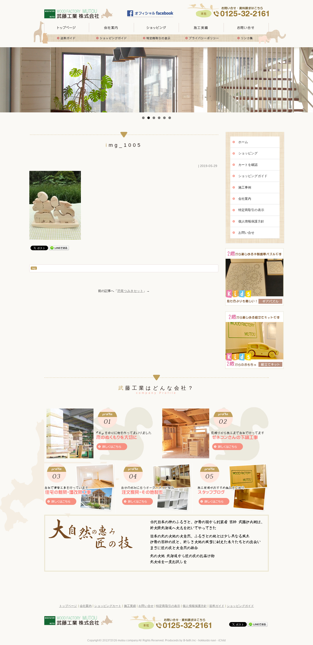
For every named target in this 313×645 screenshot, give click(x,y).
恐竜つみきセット (130, 291)
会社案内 (244, 198)
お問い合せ (246, 27)
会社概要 (111, 27)
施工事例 (244, 187)
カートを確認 (248, 165)
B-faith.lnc (189, 640)
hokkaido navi (207, 640)
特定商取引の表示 (156, 38)
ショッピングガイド (111, 38)
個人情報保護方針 (251, 221)
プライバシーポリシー (201, 38)
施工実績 (201, 27)
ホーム (243, 142)
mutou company (128, 640)
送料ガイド (66, 38)
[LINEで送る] (59, 248)
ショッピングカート (107, 606)
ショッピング (248, 153)
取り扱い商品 (156, 27)
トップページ (66, 27)
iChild (222, 640)
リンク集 (246, 38)
